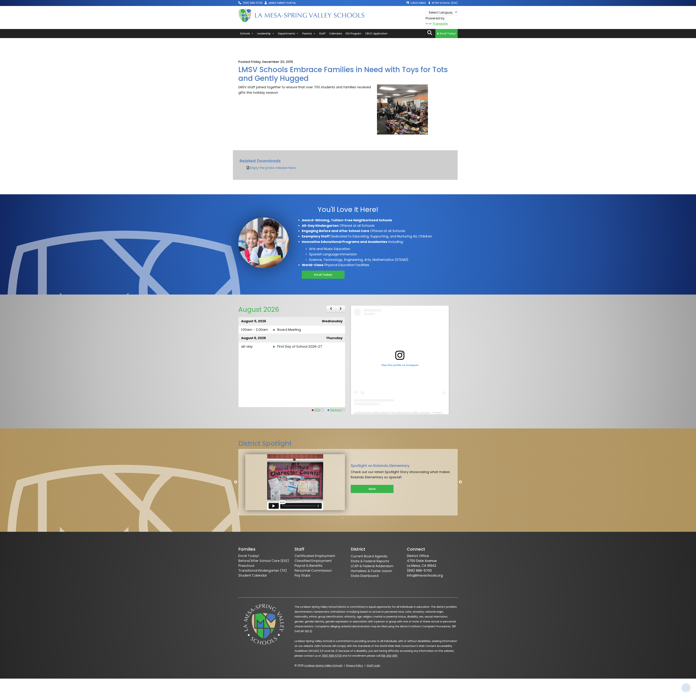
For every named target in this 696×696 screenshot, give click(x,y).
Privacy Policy (354, 665)
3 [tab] (353, 518)
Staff (322, 33)
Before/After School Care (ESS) (263, 560)
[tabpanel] (348, 482)
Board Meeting (289, 329)
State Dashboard (364, 575)
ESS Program (353, 33)
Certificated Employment (315, 556)
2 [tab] (348, 518)
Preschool (246, 565)
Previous (235, 482)
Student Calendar (252, 575)
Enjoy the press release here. (273, 167)
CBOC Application (376, 33)
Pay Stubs (302, 575)
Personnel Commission (313, 570)
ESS (317, 410)
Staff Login (373, 665)
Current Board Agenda (369, 556)
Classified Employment (313, 560)
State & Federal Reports (370, 561)
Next (460, 482)
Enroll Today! (448, 33)
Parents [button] (307, 33)
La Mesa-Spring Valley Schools (371, 412)
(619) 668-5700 (332, 656)
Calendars (335, 33)
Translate (440, 23)
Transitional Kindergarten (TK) (262, 570)
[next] (340, 308)
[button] (429, 32)
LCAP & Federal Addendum (372, 566)
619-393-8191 (389, 656)
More (372, 489)
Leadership (264, 33)
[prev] (331, 308)
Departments (286, 33)
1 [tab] (342, 518)
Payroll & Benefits (308, 565)
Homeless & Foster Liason (371, 571)
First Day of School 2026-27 (299, 346)
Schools (245, 33)
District (335, 410)
